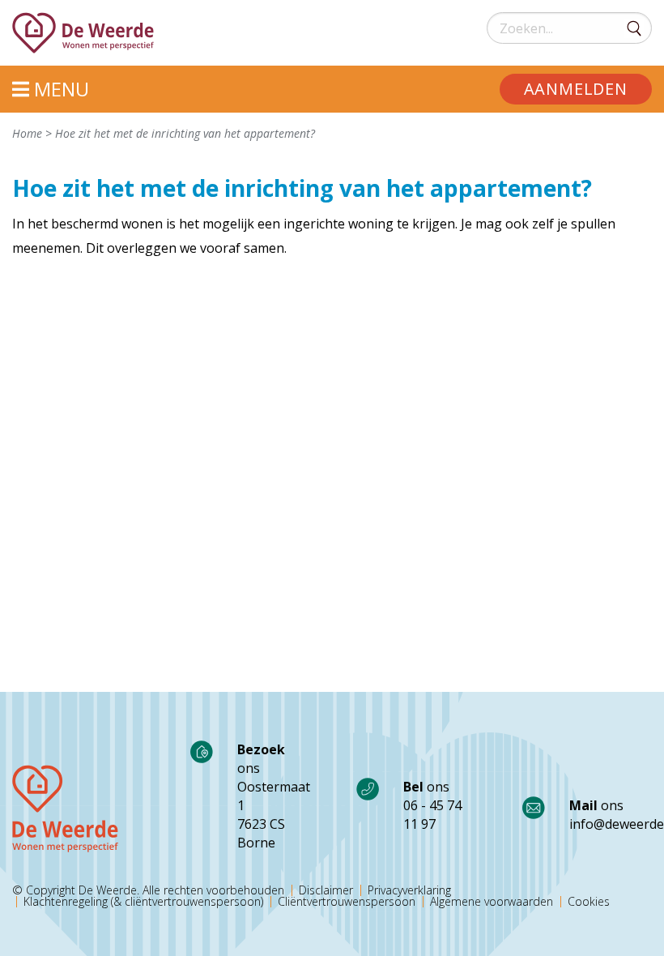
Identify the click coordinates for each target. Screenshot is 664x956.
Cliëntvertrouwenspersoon (346, 901)
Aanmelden (576, 89)
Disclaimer (326, 890)
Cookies (589, 901)
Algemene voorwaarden (491, 901)
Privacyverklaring (409, 890)
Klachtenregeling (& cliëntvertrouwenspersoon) (143, 901)
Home (27, 133)
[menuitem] (576, 89)
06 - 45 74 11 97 (432, 814)
